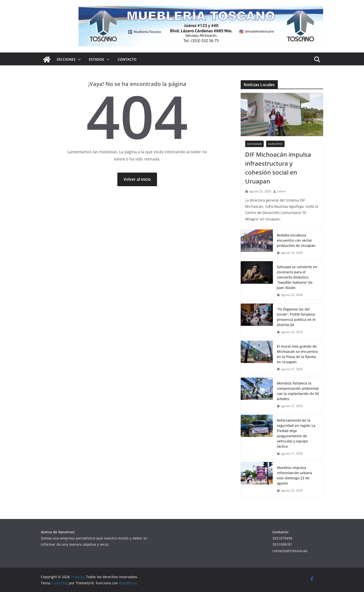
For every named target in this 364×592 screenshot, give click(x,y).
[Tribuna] (47, 59)
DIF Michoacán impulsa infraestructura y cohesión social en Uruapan (278, 167)
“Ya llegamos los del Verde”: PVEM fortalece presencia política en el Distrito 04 (296, 317)
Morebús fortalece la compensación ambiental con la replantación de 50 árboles (298, 391)
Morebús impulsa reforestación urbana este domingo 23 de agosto (294, 475)
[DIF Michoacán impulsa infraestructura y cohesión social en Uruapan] (282, 114)
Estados (96, 59)
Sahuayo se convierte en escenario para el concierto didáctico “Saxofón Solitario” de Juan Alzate (297, 277)
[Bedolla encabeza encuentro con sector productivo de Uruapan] (257, 244)
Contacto (127, 59)
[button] (78, 59)
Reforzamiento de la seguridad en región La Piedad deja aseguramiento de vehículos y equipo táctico (296, 433)
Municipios (275, 144)
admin (281, 191)
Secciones (66, 59)
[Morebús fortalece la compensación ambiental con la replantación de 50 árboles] (257, 395)
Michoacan (254, 144)
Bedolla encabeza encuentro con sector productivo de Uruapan (296, 240)
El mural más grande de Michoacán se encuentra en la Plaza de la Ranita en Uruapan (297, 354)
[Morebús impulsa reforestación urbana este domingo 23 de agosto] (257, 479)
